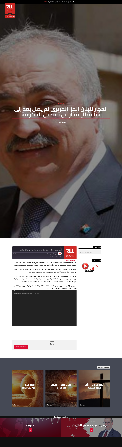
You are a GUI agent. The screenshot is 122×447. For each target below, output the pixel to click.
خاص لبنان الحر (61, 112)
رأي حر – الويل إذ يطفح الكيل (91, 444)
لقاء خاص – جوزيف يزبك (28, 405)
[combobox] (90, 271)
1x (50, 273)
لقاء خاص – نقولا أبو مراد (61, 405)
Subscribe (58, 276)
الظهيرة (30, 444)
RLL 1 (15, 424)
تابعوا (45, 1)
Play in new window (71, 279)
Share (51, 276)
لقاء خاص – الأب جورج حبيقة (94, 405)
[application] (44, 327)
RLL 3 (52, 363)
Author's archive (21, 366)
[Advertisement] (90, 320)
